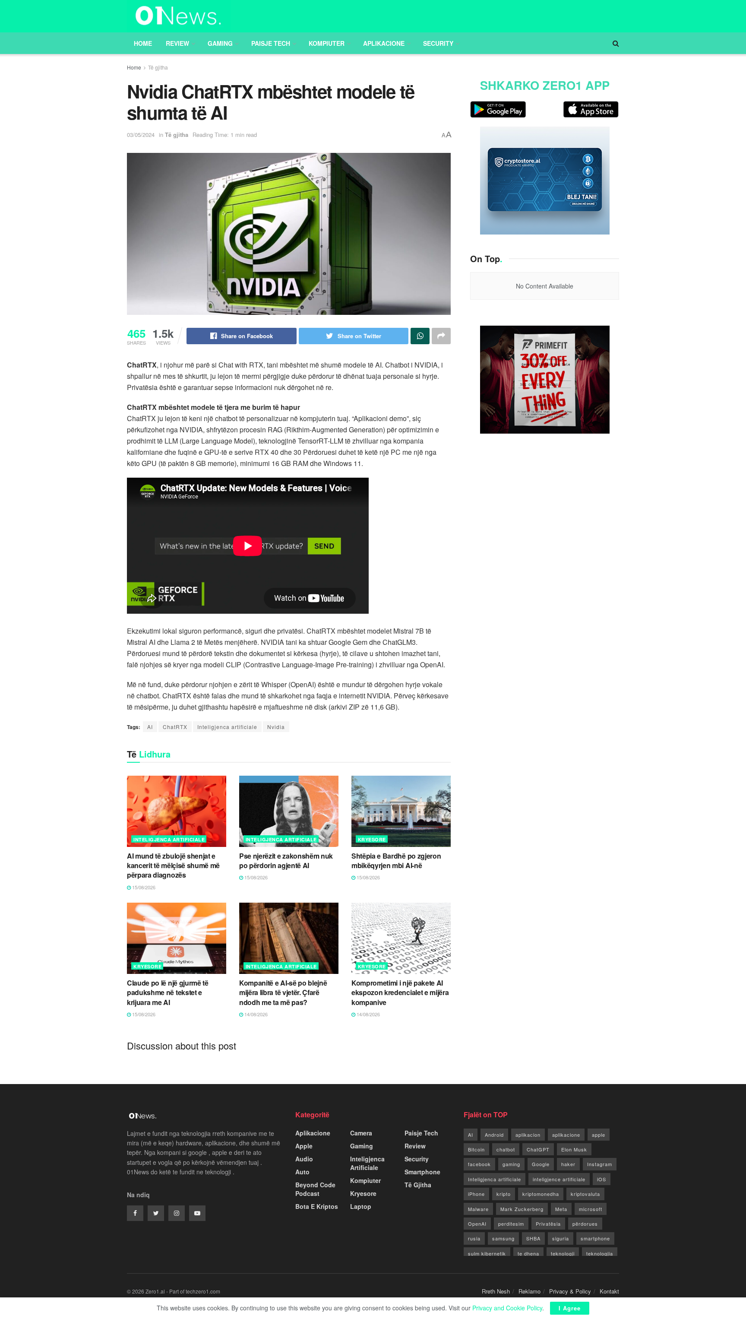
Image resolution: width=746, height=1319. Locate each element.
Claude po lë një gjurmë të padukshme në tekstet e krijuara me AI (168, 992)
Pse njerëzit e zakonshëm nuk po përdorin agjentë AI (286, 860)
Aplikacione (384, 43)
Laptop (360, 1206)
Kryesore (372, 839)
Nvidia (276, 726)
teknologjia (599, 1253)
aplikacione (566, 1134)
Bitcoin (476, 1149)
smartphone (595, 1238)
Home (143, 43)
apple (598, 1134)
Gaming (220, 43)
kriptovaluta (585, 1193)
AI (150, 726)
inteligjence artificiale (559, 1179)
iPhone (476, 1193)
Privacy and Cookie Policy (507, 1307)
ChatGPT (538, 1149)
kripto (503, 1193)
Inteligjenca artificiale (227, 726)
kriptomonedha (540, 1193)
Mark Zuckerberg (522, 1208)
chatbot (505, 1149)
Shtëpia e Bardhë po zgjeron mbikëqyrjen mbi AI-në (396, 860)
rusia (474, 1238)
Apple (304, 1145)
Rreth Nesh (496, 1291)
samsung (503, 1238)
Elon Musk (574, 1149)
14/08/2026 (255, 1014)
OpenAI (477, 1223)
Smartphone (422, 1171)
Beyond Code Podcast (315, 1189)
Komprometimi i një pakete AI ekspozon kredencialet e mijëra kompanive (400, 992)
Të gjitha (158, 67)
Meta (561, 1208)
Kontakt (609, 1291)
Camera (361, 1133)
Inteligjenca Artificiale (169, 839)
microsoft (590, 1208)
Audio (304, 1158)
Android (494, 1134)
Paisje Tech (270, 43)
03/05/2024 (141, 134)
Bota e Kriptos (316, 1206)
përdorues (585, 1223)
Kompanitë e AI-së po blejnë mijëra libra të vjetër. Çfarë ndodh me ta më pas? (283, 992)
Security (438, 43)
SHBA (533, 1238)
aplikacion (528, 1134)
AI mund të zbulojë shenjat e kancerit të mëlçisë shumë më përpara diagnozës (173, 865)
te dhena (528, 1253)
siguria (560, 1238)
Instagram (599, 1163)
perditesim (511, 1223)
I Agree (570, 1308)
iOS (601, 1179)
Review (177, 43)
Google (541, 1163)
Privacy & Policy (570, 1291)
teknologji (563, 1253)
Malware (478, 1208)
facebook (479, 1163)
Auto (302, 1171)
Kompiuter (327, 43)
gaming (511, 1163)
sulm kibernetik (487, 1253)
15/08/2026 (143, 887)
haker (568, 1163)
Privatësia (548, 1223)
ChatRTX (175, 726)
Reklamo (529, 1291)
